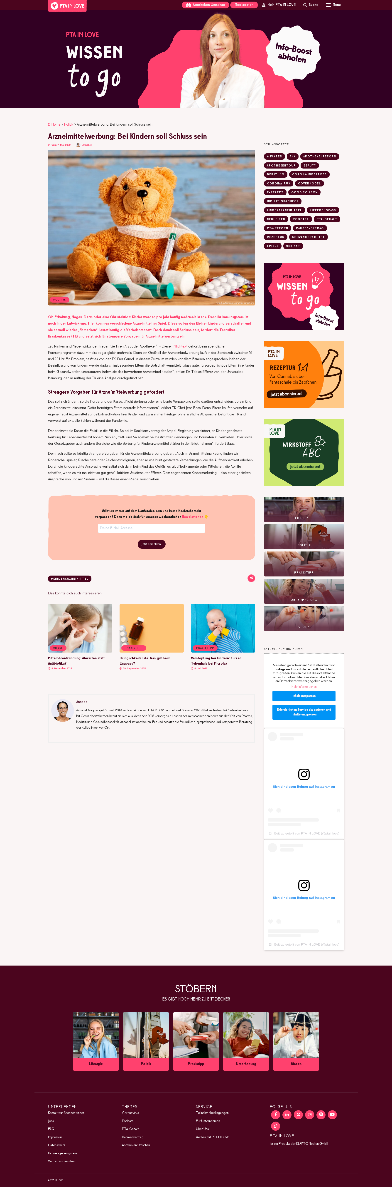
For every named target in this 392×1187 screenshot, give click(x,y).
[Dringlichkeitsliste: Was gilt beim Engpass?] (152, 651)
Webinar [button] (293, 246)
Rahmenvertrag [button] (310, 228)
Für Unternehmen (208, 1121)
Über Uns (202, 1129)
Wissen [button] (58, 648)
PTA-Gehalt (130, 1129)
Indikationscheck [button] (283, 201)
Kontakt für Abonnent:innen (66, 1113)
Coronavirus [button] (278, 184)
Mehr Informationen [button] (304, 686)
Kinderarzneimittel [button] (284, 210)
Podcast (127, 1121)
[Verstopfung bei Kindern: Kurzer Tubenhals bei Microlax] (223, 651)
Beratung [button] (275, 175)
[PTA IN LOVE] (67, 6)
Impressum (55, 1137)
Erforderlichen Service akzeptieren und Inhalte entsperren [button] (304, 712)
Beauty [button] (310, 166)
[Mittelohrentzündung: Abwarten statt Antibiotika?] (80, 651)
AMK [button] (293, 157)
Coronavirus (130, 1113)
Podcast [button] (301, 219)
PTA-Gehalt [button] (327, 219)
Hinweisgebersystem (62, 1153)
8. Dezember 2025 (61, 668)
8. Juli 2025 (200, 668)
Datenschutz (56, 1145)
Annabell (87, 145)
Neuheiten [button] (276, 219)
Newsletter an (192, 517)
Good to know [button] (304, 192)
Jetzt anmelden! (152, 544)
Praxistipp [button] (134, 648)
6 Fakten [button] (274, 157)
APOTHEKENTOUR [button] (281, 166)
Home (56, 124)
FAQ (51, 1129)
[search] (311, 5)
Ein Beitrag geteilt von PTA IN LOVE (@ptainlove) (304, 833)
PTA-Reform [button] (277, 228)
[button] (196, 59)
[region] (196, 59)
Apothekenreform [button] (319, 157)
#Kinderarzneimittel (69, 579)
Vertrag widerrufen (61, 1161)
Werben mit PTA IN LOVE (212, 1137)
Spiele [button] (273, 246)
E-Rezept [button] (275, 192)
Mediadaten (244, 5)
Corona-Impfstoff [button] (309, 175)
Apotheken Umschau (208, 5)
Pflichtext (180, 346)
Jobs (51, 1121)
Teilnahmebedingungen (212, 1113)
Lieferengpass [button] (323, 210)
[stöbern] (96, 1041)
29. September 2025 (134, 668)
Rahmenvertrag (133, 1137)
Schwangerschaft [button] (308, 237)
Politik (68, 124)
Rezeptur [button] (275, 237)
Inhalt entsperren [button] (304, 696)
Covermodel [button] (309, 184)
